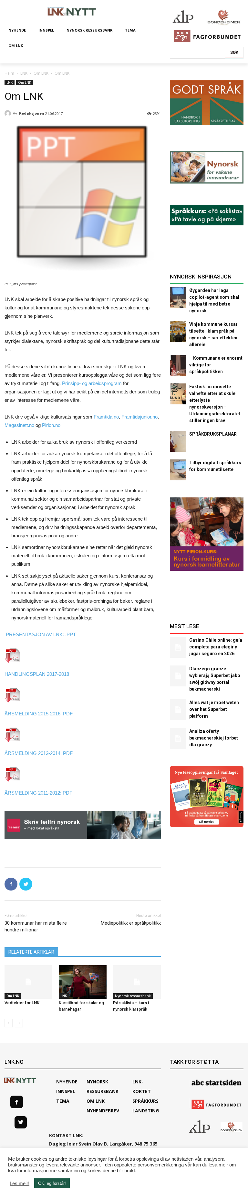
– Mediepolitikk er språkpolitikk (129, 923)
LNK (23, 73)
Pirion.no (51, 425)
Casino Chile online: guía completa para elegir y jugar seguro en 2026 (215, 646)
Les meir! (19, 1183)
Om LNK (41, 73)
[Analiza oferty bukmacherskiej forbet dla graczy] (178, 738)
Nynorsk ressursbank (133, 996)
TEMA (62, 1101)
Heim (9, 73)
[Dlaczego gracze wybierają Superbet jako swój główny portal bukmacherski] (178, 675)
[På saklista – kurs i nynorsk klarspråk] (137, 982)
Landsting (145, 1111)
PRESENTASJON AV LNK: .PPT (40, 634)
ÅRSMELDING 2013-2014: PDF (39, 753)
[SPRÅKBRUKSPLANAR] (178, 441)
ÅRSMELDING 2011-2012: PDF (38, 793)
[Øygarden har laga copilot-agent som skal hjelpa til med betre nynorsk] (178, 297)
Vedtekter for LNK (22, 1002)
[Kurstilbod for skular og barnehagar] (83, 982)
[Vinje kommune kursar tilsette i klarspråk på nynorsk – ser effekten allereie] (178, 331)
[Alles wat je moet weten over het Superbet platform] (178, 709)
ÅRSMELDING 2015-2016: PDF (39, 713)
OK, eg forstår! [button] (52, 1183)
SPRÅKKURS (145, 1101)
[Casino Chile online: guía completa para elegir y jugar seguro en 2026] (178, 647)
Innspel (65, 1091)
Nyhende (67, 1082)
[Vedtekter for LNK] (28, 982)
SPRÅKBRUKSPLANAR (213, 434)
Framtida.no (106, 417)
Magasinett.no (19, 425)
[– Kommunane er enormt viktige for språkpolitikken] (178, 365)
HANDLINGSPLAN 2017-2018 (37, 674)
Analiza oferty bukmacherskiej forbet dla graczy (213, 738)
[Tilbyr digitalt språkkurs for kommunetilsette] (178, 469)
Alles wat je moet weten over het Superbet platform (214, 709)
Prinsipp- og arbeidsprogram (92, 383)
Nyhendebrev (103, 1111)
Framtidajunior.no (139, 417)
